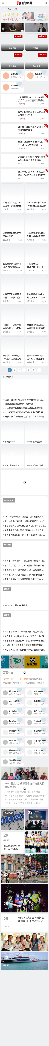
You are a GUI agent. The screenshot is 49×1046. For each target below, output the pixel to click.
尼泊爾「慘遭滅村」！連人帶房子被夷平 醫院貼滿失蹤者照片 (25, 561)
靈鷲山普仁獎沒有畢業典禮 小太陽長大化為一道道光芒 (12, 206)
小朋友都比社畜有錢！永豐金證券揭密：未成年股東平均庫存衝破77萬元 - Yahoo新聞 (25, 521)
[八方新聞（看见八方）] (24, 3)
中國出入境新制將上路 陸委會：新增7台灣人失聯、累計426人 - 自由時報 (25, 535)
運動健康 (30, 363)
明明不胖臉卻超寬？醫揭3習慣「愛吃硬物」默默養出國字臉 (25, 575)
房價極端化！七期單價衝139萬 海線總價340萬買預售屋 (25, 570)
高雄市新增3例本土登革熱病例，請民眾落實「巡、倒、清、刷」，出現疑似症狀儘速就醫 (25, 632)
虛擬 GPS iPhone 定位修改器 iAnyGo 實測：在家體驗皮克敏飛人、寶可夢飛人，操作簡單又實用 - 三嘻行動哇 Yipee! (25, 526)
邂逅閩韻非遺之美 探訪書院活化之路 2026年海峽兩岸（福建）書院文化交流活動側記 (31, 145)
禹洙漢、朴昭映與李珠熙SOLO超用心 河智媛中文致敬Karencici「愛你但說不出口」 (13, 466)
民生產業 (30, 209)
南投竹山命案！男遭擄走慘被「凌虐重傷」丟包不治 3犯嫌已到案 (25, 579)
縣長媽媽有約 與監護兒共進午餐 (19, 404)
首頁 (15, 9)
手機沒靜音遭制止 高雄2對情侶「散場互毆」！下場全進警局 (25, 566)
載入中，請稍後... (12, 489)
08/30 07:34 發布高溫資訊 (16, 606)
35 (34, 370)
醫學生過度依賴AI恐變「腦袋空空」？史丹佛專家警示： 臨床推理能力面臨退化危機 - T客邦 (25, 531)
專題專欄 (9, 377)
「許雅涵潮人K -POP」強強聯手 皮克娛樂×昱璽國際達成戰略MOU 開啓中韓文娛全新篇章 (32, 100)
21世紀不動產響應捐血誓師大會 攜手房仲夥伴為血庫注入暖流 (12, 298)
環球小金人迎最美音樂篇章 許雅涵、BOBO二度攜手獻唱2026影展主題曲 (32, 175)
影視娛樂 (30, 240)
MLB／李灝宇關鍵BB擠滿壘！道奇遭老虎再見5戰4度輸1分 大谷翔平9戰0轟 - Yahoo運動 (25, 517)
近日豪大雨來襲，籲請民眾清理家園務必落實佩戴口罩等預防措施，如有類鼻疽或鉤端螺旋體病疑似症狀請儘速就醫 (25, 650)
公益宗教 (6, 209)
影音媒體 (7, 425)
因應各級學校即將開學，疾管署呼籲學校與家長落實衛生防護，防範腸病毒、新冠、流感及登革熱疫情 (25, 641)
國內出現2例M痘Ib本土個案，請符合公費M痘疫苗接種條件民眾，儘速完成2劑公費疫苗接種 (25, 636)
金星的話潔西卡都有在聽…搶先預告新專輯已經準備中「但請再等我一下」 (37, 466)
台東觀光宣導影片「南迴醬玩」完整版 (13, 442)
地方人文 (6, 271)
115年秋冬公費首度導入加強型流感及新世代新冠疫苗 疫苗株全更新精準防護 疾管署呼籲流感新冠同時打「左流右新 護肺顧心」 (25, 645)
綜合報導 (30, 301)
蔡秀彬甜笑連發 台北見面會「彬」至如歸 (37, 442)
